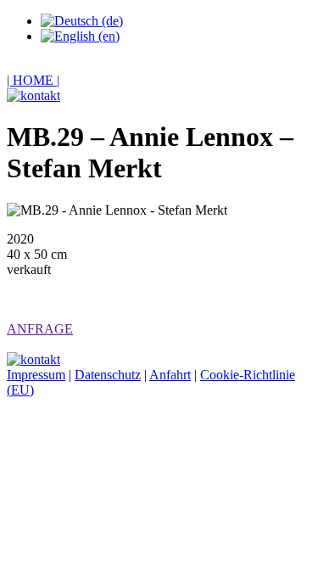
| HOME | (33, 80)
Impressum (36, 374)
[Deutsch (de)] (82, 21)
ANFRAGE (40, 329)
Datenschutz (108, 374)
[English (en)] (80, 36)
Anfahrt (170, 374)
